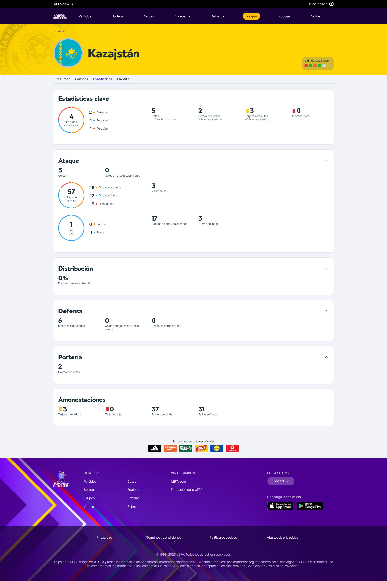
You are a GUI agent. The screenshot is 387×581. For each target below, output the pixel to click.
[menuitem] (90, 16)
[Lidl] (216, 448)
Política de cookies (223, 537)
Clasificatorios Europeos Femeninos (60, 16)
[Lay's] (201, 448)
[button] (183, 16)
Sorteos (89, 489)
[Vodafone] (232, 448)
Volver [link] (61, 31)
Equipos (133, 489)
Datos (131, 481)
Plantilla (123, 79)
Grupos (89, 498)
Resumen (63, 79)
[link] (85, 16)
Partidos (81, 79)
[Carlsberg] (185, 448)
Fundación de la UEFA (186, 489)
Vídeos (89, 506)
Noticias (133, 498)
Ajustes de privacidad (282, 537)
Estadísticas (102, 79)
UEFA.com (178, 481)
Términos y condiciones (163, 537)
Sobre (131, 506)
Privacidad (104, 537)
